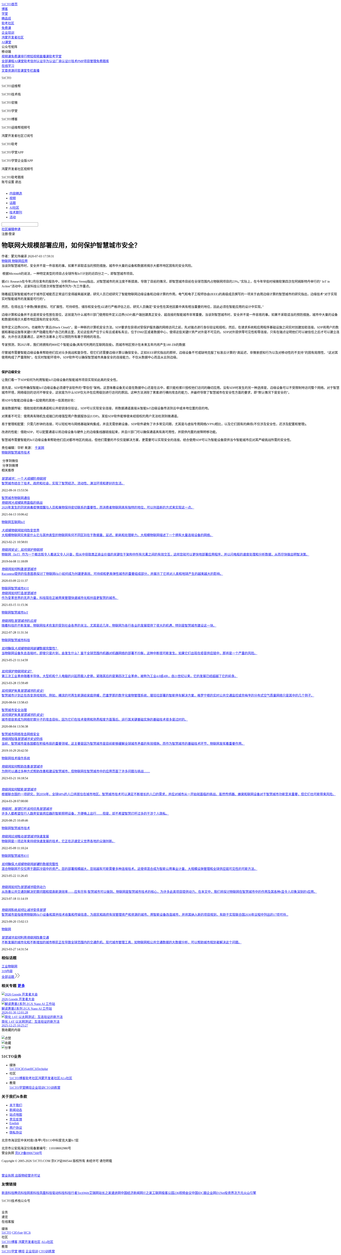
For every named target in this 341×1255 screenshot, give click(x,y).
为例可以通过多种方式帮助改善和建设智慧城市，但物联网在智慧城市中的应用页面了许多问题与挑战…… (76, 771)
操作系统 (23, 758)
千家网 (39, 447)
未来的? (23, 690)
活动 (12, 217)
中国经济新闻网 (132, 1193)
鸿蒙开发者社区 (13, 37)
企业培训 (8, 32)
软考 (27, 61)
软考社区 (8, 23)
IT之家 (147, 1193)
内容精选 (15, 193)
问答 (17, 70)
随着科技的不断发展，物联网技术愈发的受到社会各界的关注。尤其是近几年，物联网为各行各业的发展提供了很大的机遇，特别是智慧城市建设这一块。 (109, 625)
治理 (24, 710)
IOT (26, 588)
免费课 (6, 28)
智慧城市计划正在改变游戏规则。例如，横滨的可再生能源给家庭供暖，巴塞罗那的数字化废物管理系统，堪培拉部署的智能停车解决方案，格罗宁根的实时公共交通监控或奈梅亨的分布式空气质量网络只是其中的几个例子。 (158, 695)
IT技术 (72, 61)
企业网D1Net (216, 1193)
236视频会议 (183, 1193)
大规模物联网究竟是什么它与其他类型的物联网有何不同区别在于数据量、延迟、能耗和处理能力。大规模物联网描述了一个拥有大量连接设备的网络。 (107, 535)
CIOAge (24, 1069)
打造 (19, 593)
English (14, 1123)
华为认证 (49, 61)
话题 (12, 203)
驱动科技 (58, 1193)
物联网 (6, 452)
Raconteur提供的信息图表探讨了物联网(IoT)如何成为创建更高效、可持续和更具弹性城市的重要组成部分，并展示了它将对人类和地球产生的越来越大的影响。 (112, 573)
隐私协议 (15, 1132)
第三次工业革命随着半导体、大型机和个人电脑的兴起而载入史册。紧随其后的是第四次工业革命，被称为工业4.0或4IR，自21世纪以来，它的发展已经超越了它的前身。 (120, 676)
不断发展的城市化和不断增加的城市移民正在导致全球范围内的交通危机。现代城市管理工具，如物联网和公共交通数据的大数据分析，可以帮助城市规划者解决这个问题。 (122, 942)
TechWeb (83, 1193)
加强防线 (22, 739)
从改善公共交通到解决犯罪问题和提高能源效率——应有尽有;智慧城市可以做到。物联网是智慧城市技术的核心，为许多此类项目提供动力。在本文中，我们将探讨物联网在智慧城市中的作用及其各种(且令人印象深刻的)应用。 (159, 891)
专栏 (30, 70)
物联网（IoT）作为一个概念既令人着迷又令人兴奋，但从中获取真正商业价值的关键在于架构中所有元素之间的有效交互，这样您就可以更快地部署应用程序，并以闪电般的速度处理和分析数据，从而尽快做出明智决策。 (155, 554)
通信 (27, 498)
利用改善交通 (25, 937)
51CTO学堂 (17, 1087)
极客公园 (168, 1193)
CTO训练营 (52, 1087)
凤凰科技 (45, 1193)
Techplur (42, 1069)
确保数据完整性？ (30, 648)
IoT (23, 522)
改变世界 (20, 530)
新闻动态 (15, 1110)
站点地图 (15, 1114)
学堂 (5, 13)
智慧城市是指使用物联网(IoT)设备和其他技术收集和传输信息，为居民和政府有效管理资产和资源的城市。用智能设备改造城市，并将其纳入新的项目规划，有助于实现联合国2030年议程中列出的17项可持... (145, 914)
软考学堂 (55, 56)
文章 (5, 70)
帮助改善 (22, 766)
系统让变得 (24, 910)
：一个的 (24, 478)
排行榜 (25, 56)
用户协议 (15, 1127)
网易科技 (33, 1193)
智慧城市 (17, 452)
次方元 (239, 1193)
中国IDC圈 (199, 1193)
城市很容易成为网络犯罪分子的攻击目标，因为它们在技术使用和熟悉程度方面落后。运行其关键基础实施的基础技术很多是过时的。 (95, 719)
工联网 (157, 1193)
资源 (11, 70)
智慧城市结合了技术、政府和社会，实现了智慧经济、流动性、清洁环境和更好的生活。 (63, 483)
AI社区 (14, 207)
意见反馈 (15, 1119)
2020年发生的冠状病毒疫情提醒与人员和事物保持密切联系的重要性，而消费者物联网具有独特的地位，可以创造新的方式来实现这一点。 (98, 507)
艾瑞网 (94, 1193)
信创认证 (36, 61)
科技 (27, 640)
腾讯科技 (20, 1193)
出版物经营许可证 (27, 1175)
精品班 (6, 18)
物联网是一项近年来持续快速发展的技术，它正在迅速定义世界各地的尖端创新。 (58, 841)
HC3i (33, 1069)
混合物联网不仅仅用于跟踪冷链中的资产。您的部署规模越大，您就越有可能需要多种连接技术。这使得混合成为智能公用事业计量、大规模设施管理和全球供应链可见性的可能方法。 (129, 869)
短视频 (34, 56)
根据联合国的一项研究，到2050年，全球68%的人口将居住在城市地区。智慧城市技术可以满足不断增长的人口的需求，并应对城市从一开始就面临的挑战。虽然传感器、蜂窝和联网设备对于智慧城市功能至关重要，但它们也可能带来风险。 (169, 794)
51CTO (14, 1069)
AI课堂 (6, 42)
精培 (28, 1087)
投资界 (229, 1193)
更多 (21, 986)
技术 (27, 452)
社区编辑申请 (11, 229)
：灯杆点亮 (27, 808)
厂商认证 (61, 61)
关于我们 (15, 1105)
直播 (36, 70)
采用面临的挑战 (22, 502)
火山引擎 (250, 1193)
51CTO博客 (17, 1078)
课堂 (24, 70)
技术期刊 (15, 212)
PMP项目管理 (86, 61)
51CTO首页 (10, 4)
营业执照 (8, 1175)
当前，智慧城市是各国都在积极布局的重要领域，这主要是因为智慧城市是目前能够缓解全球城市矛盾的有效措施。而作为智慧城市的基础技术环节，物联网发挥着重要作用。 (123, 743)
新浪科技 (8, 1193)
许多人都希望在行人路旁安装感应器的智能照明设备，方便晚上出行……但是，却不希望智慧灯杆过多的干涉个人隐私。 (85, 813)
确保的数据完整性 (30, 864)
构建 (19, 569)
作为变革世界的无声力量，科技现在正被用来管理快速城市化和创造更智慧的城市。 (60, 598)
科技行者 (71, 1193)
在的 (19, 620)
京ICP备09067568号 (28, 1153)
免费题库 (102, 61)
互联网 (16, 522)
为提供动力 (24, 887)
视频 (12, 198)
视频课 (6, 56)
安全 (17, 710)
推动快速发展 (25, 836)
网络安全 (33, 734)
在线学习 (8, 66)
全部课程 (8, 61)
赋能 (19, 789)
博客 (5, 9)
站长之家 (105, 1193)
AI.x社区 (66, 1078)
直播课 (44, 56)
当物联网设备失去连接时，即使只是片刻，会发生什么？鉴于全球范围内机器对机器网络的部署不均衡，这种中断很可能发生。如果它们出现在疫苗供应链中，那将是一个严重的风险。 (129, 653)
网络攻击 (20, 734)
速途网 (116, 1193)
